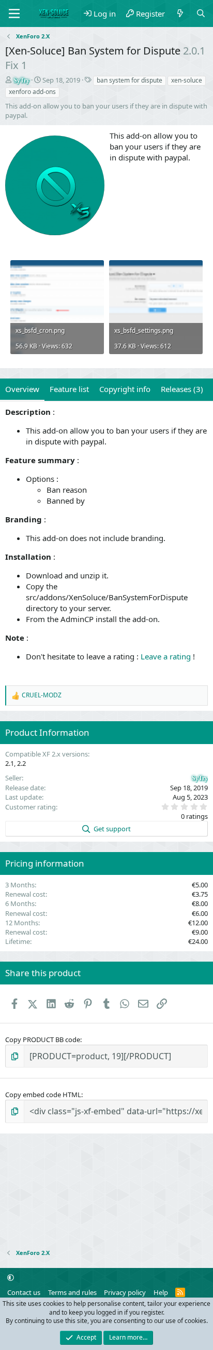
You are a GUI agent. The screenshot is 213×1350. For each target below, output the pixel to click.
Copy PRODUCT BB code (42, 1039)
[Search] (201, 13)
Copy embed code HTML (43, 1094)
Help (161, 1292)
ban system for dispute (129, 80)
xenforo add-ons (32, 91)
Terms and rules (72, 1292)
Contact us (23, 1292)
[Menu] (14, 13)
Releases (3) (182, 389)
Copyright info (124, 389)
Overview (22, 389)
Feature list (69, 389)
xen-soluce (186, 80)
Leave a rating (166, 656)
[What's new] (180, 13)
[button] (10, 1278)
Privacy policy (125, 1292)
